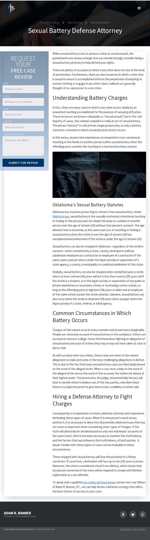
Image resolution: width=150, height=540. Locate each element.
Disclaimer (125, 529)
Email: (6, 109)
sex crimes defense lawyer (99, 482)
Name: (6, 83)
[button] (139, 8)
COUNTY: (7, 121)
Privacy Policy (139, 529)
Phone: (7, 96)
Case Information (13, 134)
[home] (11, 8)
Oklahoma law (61, 216)
